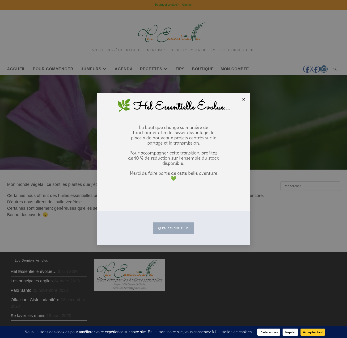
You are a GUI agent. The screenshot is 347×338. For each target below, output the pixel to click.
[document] (173, 169)
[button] (243, 99)
